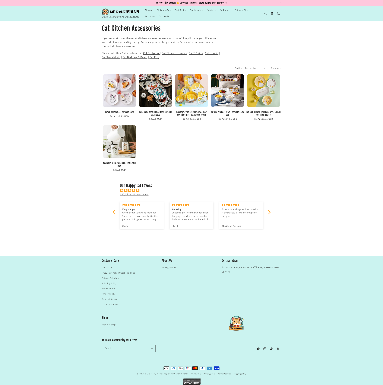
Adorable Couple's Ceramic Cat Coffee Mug (119, 164)
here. (227, 271)
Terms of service (224, 374)
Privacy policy (209, 374)
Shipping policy (240, 374)
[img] (193, 190)
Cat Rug (154, 57)
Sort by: (238, 68)
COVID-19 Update (110, 304)
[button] (196, 10)
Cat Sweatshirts (111, 57)
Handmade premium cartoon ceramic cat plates (155, 113)
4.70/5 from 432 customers (134, 194)
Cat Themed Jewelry (174, 53)
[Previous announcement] (102, 3)
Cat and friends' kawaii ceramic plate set (227, 113)
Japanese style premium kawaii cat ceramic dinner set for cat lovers (191, 113)
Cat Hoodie (211, 53)
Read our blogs (109, 324)
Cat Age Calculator (111, 278)
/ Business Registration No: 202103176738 (171, 374)
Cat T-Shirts (196, 53)
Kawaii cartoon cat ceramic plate (119, 112)
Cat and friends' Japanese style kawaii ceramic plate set (263, 113)
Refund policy (196, 374)
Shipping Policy (109, 283)
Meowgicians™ (169, 267)
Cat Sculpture (151, 53)
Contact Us (107, 267)
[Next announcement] (280, 3)
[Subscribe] (152, 348)
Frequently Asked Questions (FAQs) (119, 272)
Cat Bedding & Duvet (135, 57)
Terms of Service (109, 299)
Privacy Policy (108, 293)
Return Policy (108, 288)
